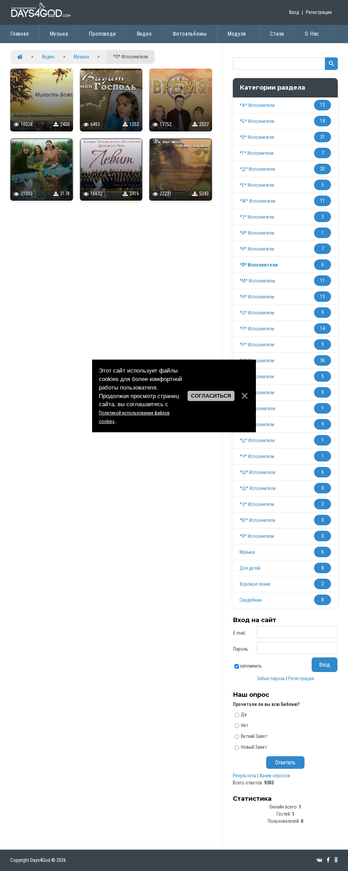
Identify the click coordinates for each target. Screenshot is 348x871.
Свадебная (251, 600)
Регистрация (319, 12)
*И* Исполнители (257, 233)
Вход (294, 12)
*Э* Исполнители (257, 504)
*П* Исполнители (257, 328)
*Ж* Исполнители (257, 201)
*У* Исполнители (257, 392)
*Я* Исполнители (257, 536)
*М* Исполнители (257, 281)
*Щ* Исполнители (258, 488)
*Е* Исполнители (257, 185)
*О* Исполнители (257, 312)
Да (244, 714)
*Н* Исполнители (257, 297)
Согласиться (211, 396)
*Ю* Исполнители (257, 520)
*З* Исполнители (257, 217)
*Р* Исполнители (257, 344)
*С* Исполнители (257, 360)
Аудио (48, 56)
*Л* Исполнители (259, 265)
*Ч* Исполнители (257, 456)
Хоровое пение (255, 584)
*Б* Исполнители (257, 121)
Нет (244, 725)
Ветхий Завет (254, 736)
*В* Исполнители (257, 137)
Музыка (81, 56)
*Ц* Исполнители (257, 440)
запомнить (251, 666)
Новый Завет (254, 746)
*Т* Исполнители (257, 376)
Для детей (250, 568)
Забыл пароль (271, 678)
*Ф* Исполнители (257, 408)
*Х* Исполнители (257, 424)
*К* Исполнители (257, 249)
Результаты (244, 775)
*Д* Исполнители (257, 169)
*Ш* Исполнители (257, 472)
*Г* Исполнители (257, 153)
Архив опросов (274, 775)
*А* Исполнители (257, 105)
